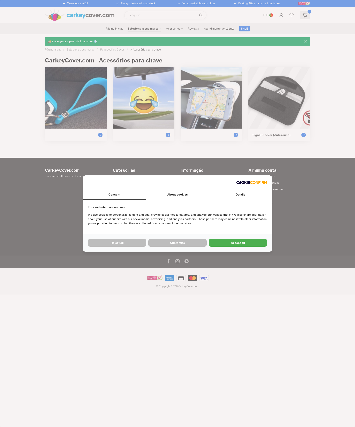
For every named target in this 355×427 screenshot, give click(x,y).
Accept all (238, 242)
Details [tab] (240, 194)
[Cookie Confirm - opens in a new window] (251, 182)
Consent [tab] (114, 194)
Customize (177, 242)
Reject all (117, 242)
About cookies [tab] (177, 194)
